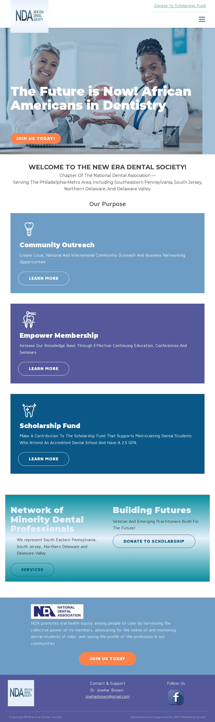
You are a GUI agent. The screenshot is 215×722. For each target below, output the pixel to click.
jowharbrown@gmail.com (107, 696)
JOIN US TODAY (107, 658)
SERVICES (32, 569)
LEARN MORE (43, 278)
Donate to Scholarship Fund (180, 5)
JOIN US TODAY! (35, 138)
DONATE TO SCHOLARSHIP (154, 541)
